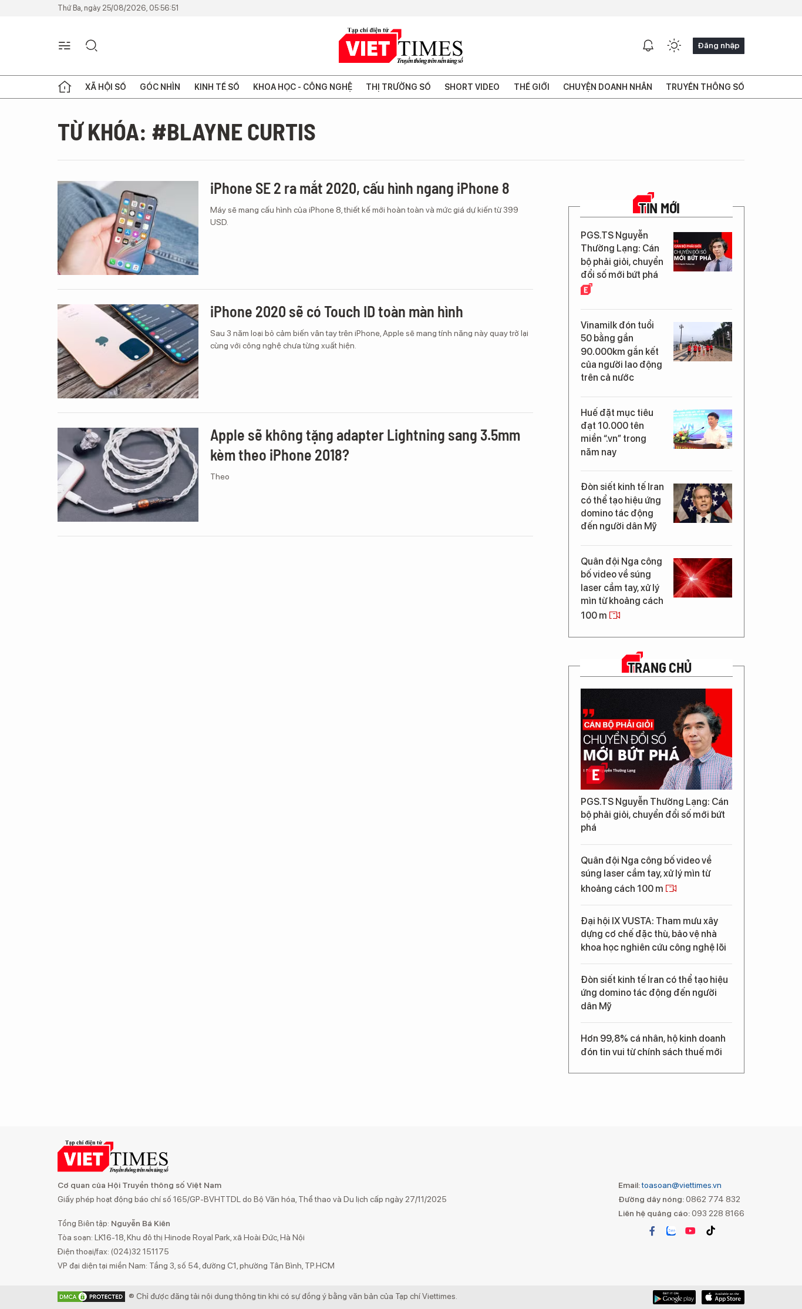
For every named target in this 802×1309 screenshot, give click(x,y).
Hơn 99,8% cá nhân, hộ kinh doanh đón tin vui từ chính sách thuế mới (653, 1045)
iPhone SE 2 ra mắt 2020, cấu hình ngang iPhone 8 (360, 188)
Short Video (472, 87)
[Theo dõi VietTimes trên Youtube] (690, 1231)
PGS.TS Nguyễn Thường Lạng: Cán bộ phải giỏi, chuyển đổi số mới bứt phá (622, 255)
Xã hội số (105, 87)
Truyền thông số (705, 87)
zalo (671, 1231)
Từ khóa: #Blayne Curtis (187, 131)
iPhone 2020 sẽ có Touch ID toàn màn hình (336, 311)
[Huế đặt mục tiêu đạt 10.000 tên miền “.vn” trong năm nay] (702, 429)
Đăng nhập (718, 45)
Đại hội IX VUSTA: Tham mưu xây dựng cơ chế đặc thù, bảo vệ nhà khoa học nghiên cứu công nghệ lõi (653, 934)
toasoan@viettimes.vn (681, 1185)
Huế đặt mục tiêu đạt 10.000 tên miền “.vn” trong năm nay (617, 432)
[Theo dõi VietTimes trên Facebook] (652, 1231)
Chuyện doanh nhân (607, 87)
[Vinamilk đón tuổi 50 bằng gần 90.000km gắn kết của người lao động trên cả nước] (702, 341)
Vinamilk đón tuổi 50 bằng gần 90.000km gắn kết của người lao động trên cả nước (621, 352)
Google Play (723, 1297)
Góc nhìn (160, 87)
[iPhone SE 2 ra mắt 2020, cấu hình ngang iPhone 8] (128, 228)
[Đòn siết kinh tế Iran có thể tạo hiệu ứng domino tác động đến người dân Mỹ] (702, 503)
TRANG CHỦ (660, 667)
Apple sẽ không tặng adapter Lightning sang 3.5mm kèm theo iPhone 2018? (365, 444)
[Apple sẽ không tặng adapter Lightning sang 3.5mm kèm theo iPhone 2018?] (128, 475)
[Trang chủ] (65, 87)
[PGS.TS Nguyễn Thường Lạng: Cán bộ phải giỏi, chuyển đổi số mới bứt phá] (702, 251)
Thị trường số (398, 87)
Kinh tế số (217, 87)
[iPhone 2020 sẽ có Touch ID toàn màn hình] (128, 351)
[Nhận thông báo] (648, 46)
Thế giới (532, 87)
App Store (674, 1297)
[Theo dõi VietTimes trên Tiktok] (710, 1231)
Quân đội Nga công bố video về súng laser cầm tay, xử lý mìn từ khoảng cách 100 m (622, 589)
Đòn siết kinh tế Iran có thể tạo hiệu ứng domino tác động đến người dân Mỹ (622, 506)
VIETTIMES (401, 46)
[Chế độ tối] (674, 46)
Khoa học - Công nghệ (302, 87)
